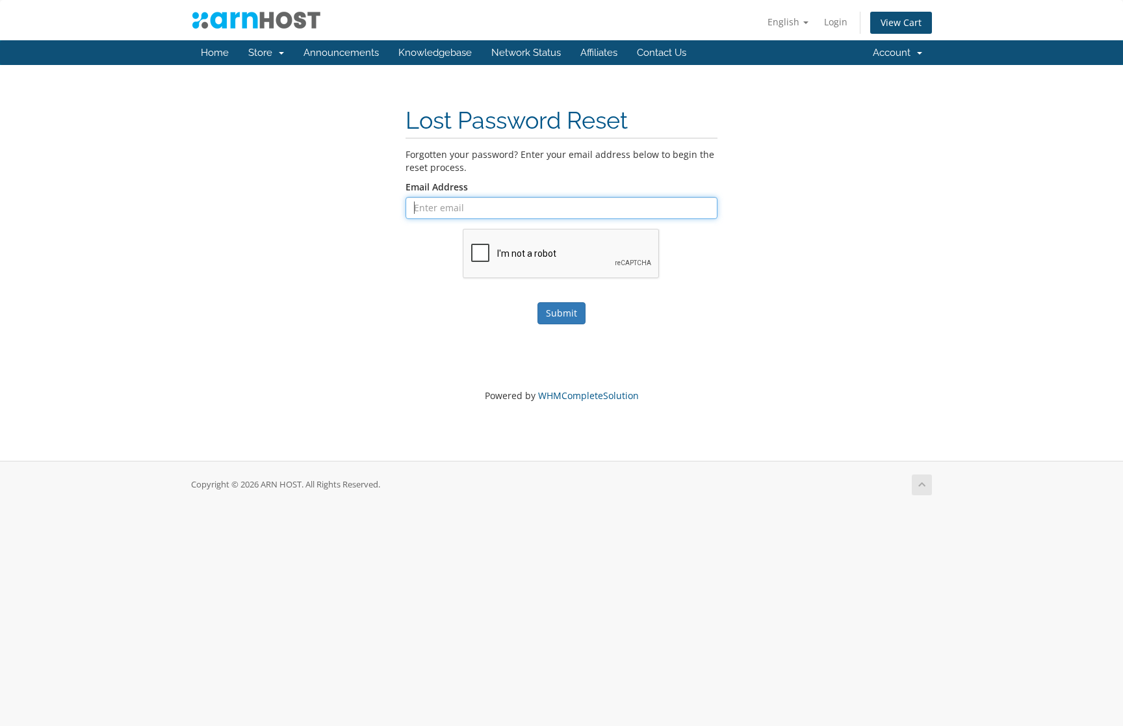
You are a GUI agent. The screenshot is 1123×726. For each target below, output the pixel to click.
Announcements (341, 52)
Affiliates (598, 52)
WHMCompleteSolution (588, 395)
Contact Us (661, 52)
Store (263, 52)
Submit (561, 313)
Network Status (526, 52)
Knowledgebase (435, 52)
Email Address (437, 187)
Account (894, 52)
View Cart (901, 22)
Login (835, 22)
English (785, 22)
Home (215, 52)
